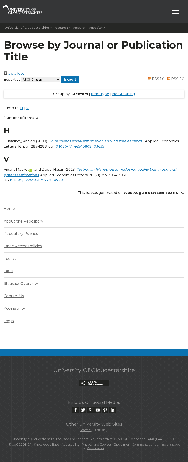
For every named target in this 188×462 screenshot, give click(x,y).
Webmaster (95, 448)
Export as (12, 79)
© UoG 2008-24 (20, 444)
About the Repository (23, 221)
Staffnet (86, 430)
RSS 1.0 (157, 79)
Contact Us (14, 296)
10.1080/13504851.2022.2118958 (36, 180)
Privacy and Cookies (96, 444)
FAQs (8, 271)
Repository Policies (21, 233)
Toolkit (10, 258)
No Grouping (123, 94)
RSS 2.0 (177, 79)
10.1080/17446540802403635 (79, 146)
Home (9, 208)
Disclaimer (121, 444)
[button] (70, 79)
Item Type (100, 94)
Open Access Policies (23, 246)
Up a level (16, 73)
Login (9, 321)
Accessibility (14, 308)
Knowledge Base (46, 444)
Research (60, 27)
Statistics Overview (21, 283)
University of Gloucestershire (27, 27)
